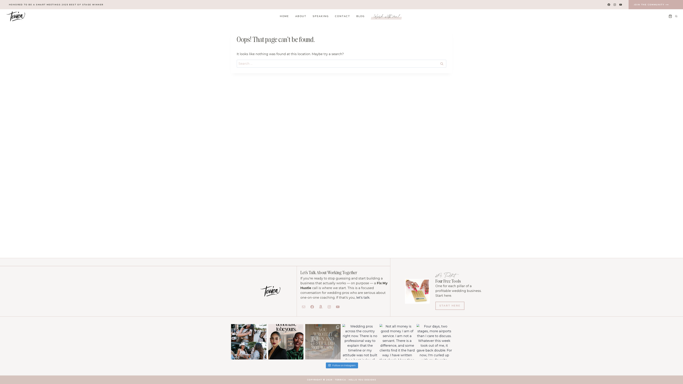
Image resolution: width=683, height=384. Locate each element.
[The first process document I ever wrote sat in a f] (323, 341)
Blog (360, 16)
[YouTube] (620, 4)
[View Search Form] (676, 16)
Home (284, 16)
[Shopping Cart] (670, 16)
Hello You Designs (362, 379)
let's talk (363, 298)
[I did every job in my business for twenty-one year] (286, 341)
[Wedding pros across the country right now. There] (360, 341)
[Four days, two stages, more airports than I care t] (434, 341)
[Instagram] (614, 4)
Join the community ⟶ (651, 4)
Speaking (321, 16)
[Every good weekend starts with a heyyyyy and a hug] (248, 341)
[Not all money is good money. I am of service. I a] (397, 341)
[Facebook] (608, 4)
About (300, 16)
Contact (342, 16)
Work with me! (387, 16)
